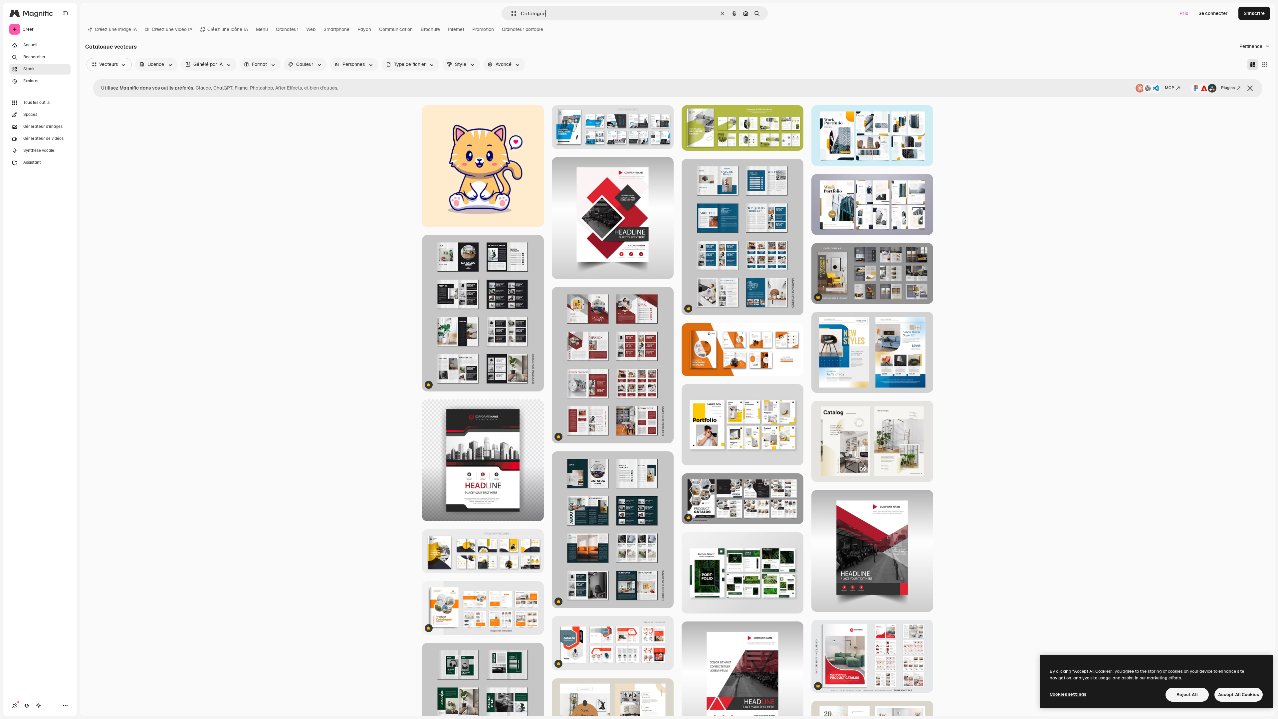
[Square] (1264, 64)
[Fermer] (1250, 88)
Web (311, 29)
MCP (1169, 88)
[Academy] (26, 705)
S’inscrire (1254, 13)
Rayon (364, 29)
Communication (396, 29)
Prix (1183, 13)
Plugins (1228, 88)
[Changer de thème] (38, 705)
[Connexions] (14, 705)
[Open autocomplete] (511, 13)
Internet (456, 29)
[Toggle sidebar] (65, 13)
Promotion (483, 29)
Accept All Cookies (1238, 694)
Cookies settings (1068, 694)
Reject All (1187, 694)
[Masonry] (1252, 64)
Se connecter (1213, 13)
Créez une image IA (116, 29)
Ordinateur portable (522, 29)
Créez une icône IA (227, 29)
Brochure (430, 29)
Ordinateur (287, 29)
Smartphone (336, 29)
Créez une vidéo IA (172, 29)
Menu (262, 29)
